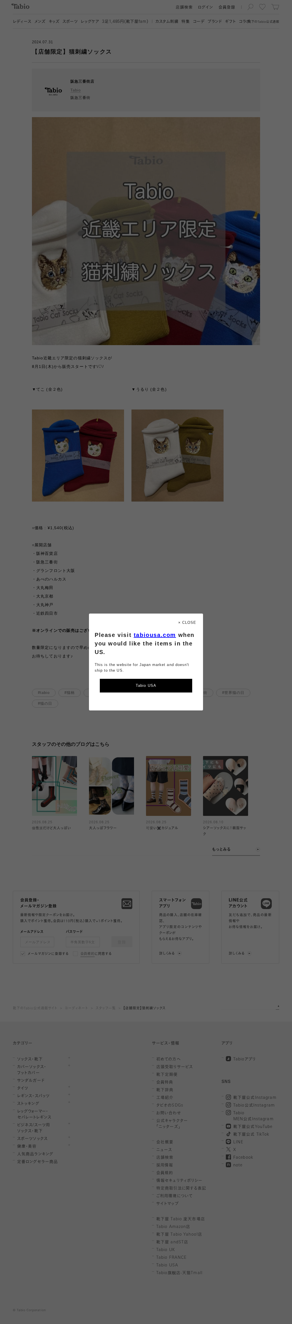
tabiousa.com (155, 635)
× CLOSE (187, 622)
